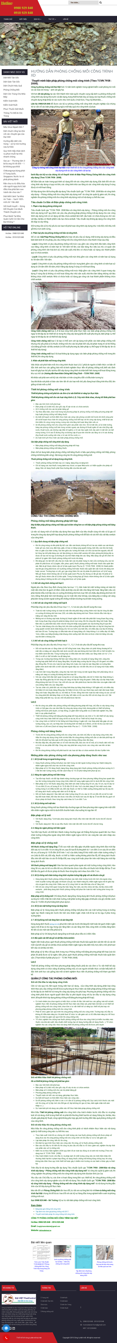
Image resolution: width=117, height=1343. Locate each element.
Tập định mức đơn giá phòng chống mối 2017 (52, 1211)
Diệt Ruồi (64, 1297)
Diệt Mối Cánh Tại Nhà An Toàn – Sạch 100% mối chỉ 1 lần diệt (13, 199)
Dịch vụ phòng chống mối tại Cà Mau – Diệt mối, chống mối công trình (62, 1262)
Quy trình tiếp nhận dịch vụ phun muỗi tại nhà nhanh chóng (14, 154)
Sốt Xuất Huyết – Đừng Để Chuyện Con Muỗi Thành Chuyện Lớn (14, 209)
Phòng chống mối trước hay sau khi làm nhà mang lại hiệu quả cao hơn (104, 1264)
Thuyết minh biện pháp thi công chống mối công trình (55, 1214)
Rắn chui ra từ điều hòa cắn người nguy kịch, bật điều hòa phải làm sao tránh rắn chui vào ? (14, 187)
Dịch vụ (37, 19)
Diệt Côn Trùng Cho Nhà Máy (14, 95)
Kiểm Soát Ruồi (10, 105)
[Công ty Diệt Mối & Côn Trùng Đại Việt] (19, 1299)
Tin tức (51, 19)
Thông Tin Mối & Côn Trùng (12, 114)
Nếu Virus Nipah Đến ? (13, 127)
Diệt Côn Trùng (66, 1304)
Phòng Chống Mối (11, 90)
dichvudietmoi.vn (45, 1230)
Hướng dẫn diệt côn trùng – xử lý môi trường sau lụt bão (14, 144)
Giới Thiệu (23, 19)
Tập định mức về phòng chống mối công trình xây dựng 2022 (83, 1273)
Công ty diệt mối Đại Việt (33, 1338)
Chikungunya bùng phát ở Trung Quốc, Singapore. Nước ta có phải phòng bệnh (14, 175)
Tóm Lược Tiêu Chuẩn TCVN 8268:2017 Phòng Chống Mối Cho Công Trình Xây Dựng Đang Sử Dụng (41, 1266)
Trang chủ (8, 19)
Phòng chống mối (47, 1311)
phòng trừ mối (54, 924)
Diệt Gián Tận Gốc (11, 82)
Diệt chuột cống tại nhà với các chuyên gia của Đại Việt (14, 134)
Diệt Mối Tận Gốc (11, 77)
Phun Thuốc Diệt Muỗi (13, 109)
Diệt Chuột (64, 1308)
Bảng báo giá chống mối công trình (48, 1209)
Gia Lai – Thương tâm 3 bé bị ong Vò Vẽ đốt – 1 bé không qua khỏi (14, 164)
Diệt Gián (44, 1308)
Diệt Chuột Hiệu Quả (12, 86)
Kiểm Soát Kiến (10, 101)
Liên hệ (65, 19)
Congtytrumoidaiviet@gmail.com (48, 1226)
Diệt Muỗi (64, 1301)
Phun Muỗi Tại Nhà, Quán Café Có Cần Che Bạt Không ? (13, 219)
